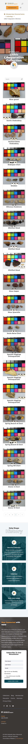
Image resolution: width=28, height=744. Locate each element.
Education (6, 698)
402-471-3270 (4, 718)
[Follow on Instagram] (7, 706)
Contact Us (3, 723)
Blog (12, 695)
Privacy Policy (7, 701)
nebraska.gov (19, 738)
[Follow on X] (10, 706)
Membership (19, 695)
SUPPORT (3, 721)
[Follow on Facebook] (4, 706)
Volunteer (20, 698)
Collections (6, 695)
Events (13, 698)
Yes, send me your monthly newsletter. (12, 676)
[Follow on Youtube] (13, 706)
